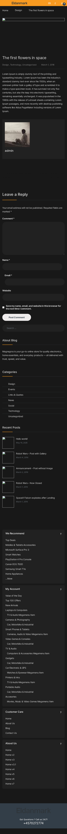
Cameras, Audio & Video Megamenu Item (27, 634)
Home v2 (9, 754)
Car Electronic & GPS (15, 667)
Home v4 (9, 769)
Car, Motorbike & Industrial (20, 624)
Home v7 (9, 783)
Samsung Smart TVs (15, 569)
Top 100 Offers (13, 600)
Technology (15, 64)
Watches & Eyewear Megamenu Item (25, 672)
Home (5, 10)
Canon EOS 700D (14, 564)
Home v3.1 (10, 764)
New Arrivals (11, 605)
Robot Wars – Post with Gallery (31, 453)
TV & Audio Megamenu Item (21, 615)
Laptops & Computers (16, 610)
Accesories (10, 696)
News (11, 400)
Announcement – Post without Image (34, 468)
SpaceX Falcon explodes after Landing (35, 497)
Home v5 (9, 774)
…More (8, 578)
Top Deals (10, 540)
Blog (7, 728)
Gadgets (9, 658)
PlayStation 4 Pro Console (18, 559)
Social (11, 405)
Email (8, 275)
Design (18, 10)
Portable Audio (12, 687)
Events (11, 389)
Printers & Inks (12, 677)
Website (6, 290)
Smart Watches (13, 554)
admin (9, 150)
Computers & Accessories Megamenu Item (28, 653)
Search (50, 3)
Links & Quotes (15, 394)
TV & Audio (11, 648)
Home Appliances (14, 573)
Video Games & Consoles (17, 639)
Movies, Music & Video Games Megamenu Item (30, 701)
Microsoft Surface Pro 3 (17, 549)
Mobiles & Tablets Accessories (20, 545)
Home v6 (9, 779)
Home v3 (9, 759)
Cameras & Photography (17, 619)
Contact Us (11, 733)
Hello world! (22, 438)
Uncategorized (29, 64)
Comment (8, 218)
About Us (10, 723)
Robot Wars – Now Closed (29, 483)
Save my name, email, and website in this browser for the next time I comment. (33, 307)
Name (6, 260)
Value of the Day (13, 595)
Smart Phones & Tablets (17, 629)
